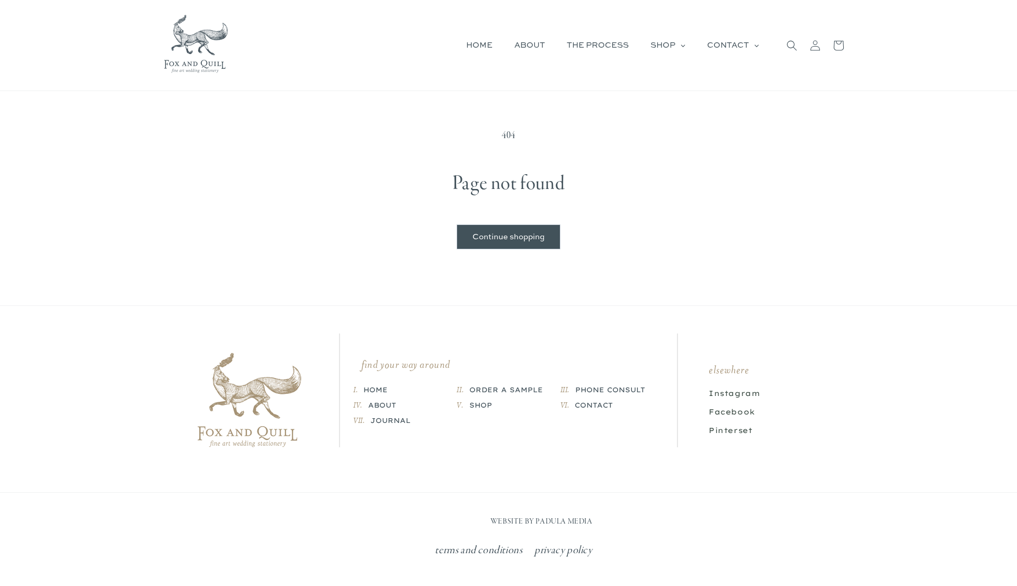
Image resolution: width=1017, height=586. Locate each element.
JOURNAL (390, 420)
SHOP (480, 405)
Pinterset (730, 430)
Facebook (732, 412)
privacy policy (563, 550)
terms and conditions (478, 550)
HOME (375, 389)
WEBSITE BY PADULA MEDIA (541, 522)
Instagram (734, 393)
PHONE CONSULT (610, 389)
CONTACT (594, 405)
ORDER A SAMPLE (506, 389)
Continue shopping (508, 237)
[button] (792, 45)
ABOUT (382, 405)
